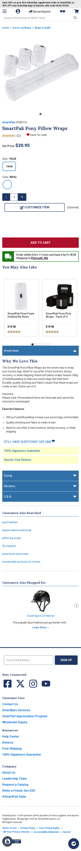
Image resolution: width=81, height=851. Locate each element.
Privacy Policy (27, 828)
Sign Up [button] (66, 660)
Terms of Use (9, 828)
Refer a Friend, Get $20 (18, 790)
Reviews (9, 486)
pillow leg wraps (11, 538)
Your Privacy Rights (49, 828)
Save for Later (38, 134)
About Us (8, 772)
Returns (7, 742)
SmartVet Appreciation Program (24, 716)
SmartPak (8, 122)
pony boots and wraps (15, 553)
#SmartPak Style (14, 796)
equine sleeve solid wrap (16, 530)
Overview (11, 350)
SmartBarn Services (16, 710)
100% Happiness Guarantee (22, 451)
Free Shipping (12, 748)
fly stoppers (9, 545)
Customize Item (36, 207)
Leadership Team (14, 778)
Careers (67, 832)
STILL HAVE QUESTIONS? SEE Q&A (28, 442)
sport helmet (10, 522)
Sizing (8, 475)
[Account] (18, 11)
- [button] (6, 197)
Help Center (10, 736)
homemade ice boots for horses (21, 561)
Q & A (7, 496)
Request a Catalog (15, 784)
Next (76, 605)
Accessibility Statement (46, 832)
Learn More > (40, 627)
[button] (75, 17)
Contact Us (10, 704)
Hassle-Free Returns (17, 460)
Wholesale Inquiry (14, 722)
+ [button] (22, 197)
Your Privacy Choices (18, 832)
